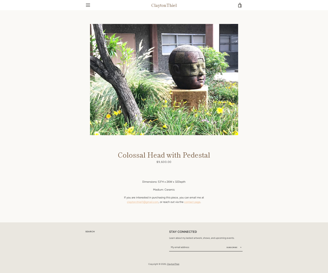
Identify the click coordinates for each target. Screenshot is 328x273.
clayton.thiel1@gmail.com (143, 202)
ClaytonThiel (164, 5)
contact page (192, 202)
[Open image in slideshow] (164, 79)
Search (90, 231)
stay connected (183, 232)
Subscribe (232, 247)
